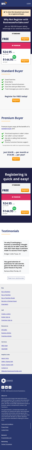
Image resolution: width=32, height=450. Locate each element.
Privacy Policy (4, 427)
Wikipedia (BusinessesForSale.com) (11, 371)
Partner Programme (6, 444)
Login (29, 3)
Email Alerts (4, 304)
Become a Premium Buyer (9, 301)
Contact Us (4, 368)
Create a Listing (5, 314)
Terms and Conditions (7, 424)
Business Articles (6, 333)
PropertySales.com (6, 438)
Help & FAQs (5, 358)
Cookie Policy (4, 430)
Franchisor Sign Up (6, 320)
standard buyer (6, 129)
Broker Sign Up (5, 317)
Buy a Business (5, 292)
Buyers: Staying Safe (7, 365)
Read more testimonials (16, 278)
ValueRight (4, 349)
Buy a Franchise (6, 295)
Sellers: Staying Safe (7, 361)
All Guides (4, 330)
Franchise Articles (6, 336)
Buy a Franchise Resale (8, 298)
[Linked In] (6, 387)
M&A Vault (4, 346)
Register (25, 39)
